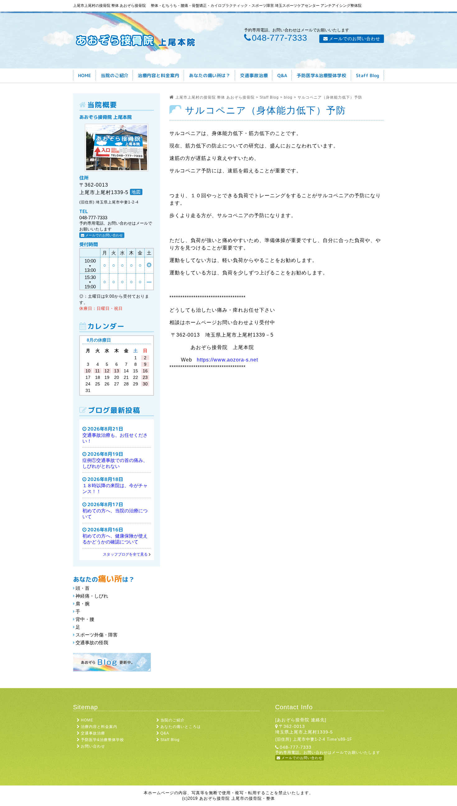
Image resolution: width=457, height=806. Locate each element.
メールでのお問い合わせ (354, 38)
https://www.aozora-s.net (227, 359)
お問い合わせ (93, 746)
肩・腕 (83, 603)
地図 (136, 191)
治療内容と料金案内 (99, 726)
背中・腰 (85, 619)
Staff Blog (170, 740)
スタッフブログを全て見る (125, 554)
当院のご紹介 (172, 720)
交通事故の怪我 (92, 642)
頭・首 (83, 588)
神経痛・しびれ (92, 596)
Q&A (164, 733)
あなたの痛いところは (180, 726)
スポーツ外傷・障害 (97, 634)
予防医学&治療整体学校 (102, 740)
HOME (87, 720)
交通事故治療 (93, 733)
